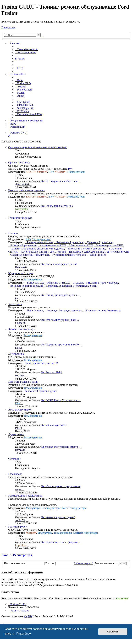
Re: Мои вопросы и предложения (60, 486)
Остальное (14, 458)
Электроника (16, 353)
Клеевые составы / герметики (103, 310)
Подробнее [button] (23, 633)
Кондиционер (98, 254)
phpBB (28, 616)
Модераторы (33, 508)
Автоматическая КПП (53, 245)
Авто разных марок (19, 409)
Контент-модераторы (74, 508)
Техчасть (13, 233)
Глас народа (15, 473)
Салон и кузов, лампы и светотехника (43, 251)
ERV (51, 171)
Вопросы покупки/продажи (26, 285)
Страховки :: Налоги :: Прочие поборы (95, 282)
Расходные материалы (40, 242)
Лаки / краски (35, 310)
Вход (4, 555)
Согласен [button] (112, 631)
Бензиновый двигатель (69, 242)
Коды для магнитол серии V (41, 363)
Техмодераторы (76, 171)
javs (17, 298)
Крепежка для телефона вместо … (61, 446)
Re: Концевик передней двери (59, 264)
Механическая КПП (81, 245)
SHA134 (31, 171)
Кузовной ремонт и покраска (69, 254)
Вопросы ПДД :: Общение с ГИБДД (48, 282)
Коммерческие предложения (25, 495)
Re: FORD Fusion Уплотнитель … (61, 400)
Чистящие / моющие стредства (64, 310)
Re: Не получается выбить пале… (61, 181)
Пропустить (8, 27)
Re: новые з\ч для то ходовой (58, 517)
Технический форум (20, 217)
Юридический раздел (20, 273)
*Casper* (60, 171)
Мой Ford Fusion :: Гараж (22, 381)
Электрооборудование (23, 245)
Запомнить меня (104, 563)
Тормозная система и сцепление (86, 248)
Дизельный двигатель (99, 242)
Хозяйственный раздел (21, 329)
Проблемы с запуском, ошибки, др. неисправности (99, 251)
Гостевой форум (17, 526)
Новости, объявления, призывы (26, 190)
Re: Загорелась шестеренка (57, 205)
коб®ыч (19, 375)
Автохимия (15, 304)
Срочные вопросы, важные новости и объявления (37, 147)
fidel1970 (42, 171)
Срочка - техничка (19, 162)
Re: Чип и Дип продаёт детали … (60, 295)
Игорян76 (21, 267)
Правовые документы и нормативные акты (71, 285)
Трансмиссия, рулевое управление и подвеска (37, 248)
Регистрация (22, 555)
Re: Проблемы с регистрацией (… (61, 542)
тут (70, 168)
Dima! (18, 347)
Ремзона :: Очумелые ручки (41, 391)
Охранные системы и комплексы (29, 254)
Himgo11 (20, 449)
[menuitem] (26, 49)
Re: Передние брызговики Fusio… (61, 344)
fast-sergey (122, 598)
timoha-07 (20, 322)
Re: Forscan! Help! (51, 372)
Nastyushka (21, 208)
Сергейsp (20, 545)
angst (18, 489)
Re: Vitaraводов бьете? (54, 425)
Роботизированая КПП (109, 245)
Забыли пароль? (83, 563)
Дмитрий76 (22, 184)
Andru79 (20, 520)
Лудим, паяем (16, 434)
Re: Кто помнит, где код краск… (60, 319)
